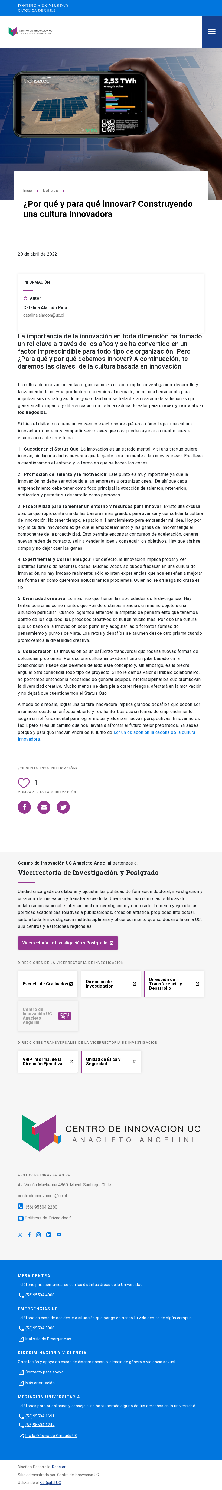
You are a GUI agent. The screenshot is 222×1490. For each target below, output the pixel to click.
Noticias (50, 190)
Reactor (59, 1467)
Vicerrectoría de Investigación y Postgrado (68, 942)
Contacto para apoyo (44, 1372)
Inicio (27, 190)
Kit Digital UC (50, 1482)
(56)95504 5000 (40, 1328)
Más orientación (40, 1383)
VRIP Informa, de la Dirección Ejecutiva (48, 1061)
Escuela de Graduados (48, 983)
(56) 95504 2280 (41, 1207)
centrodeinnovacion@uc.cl (42, 1195)
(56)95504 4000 (40, 1295)
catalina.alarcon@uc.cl (43, 315)
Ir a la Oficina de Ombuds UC (51, 1435)
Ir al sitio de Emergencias (48, 1339)
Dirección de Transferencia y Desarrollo (174, 984)
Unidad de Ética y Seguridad (111, 1061)
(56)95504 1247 (40, 1424)
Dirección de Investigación (111, 984)
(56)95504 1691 (40, 1416)
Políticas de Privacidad (43, 1218)
